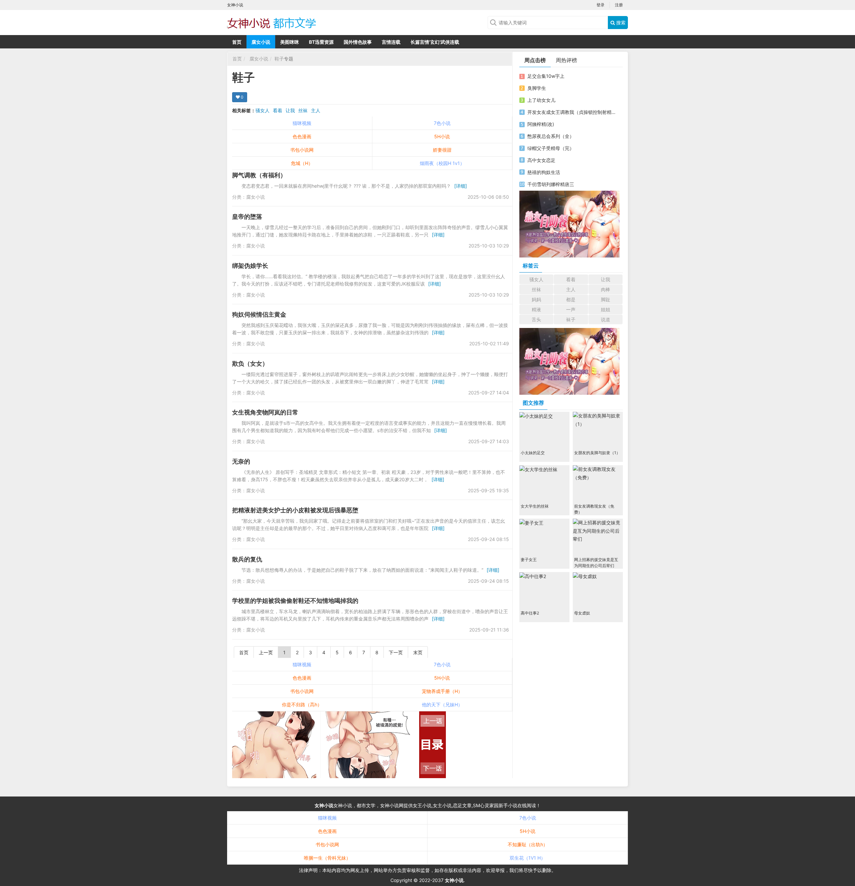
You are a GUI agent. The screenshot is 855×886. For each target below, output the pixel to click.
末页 (417, 652)
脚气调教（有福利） (259, 175)
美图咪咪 (289, 42)
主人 (315, 110)
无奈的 (241, 461)
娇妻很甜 (442, 150)
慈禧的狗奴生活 (543, 172)
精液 (536, 309)
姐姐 (605, 309)
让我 (290, 110)
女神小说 (324, 805)
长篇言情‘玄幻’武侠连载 (434, 42)
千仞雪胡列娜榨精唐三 (550, 184)
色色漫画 (302, 136)
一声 (570, 309)
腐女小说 (260, 42)
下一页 (396, 652)
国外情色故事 (358, 42)
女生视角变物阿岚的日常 (265, 412)
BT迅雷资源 (321, 42)
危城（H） (302, 163)
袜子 (570, 319)
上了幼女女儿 (541, 100)
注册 (619, 4)
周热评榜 (566, 60)
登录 (600, 4)
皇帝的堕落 (247, 216)
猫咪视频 (302, 123)
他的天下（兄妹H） (442, 704)
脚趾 (605, 299)
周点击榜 (535, 60)
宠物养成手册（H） (442, 691)
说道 (605, 319)
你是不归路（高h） (302, 704)
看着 (277, 110)
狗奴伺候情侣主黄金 (259, 314)
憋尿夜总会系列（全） (550, 136)
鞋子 (279, 58)
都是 (570, 299)
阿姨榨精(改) (540, 124)
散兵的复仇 (247, 559)
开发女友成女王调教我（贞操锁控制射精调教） (572, 112)
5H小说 (442, 136)
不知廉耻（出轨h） (528, 844)
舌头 (536, 319)
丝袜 (303, 110)
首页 (236, 42)
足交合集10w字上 (545, 76)
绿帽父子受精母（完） (550, 148)
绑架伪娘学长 (250, 265)
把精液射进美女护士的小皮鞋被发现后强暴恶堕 (295, 510)
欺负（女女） (250, 363)
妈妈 (536, 299)
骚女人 (262, 110)
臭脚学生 (536, 88)
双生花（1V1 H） (527, 858)
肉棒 (605, 289)
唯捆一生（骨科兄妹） (327, 858)
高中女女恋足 (541, 160)
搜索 (620, 22)
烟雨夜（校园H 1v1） (442, 163)
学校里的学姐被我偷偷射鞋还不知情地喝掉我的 (295, 600)
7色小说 (442, 123)
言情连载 (391, 42)
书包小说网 (302, 150)
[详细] (460, 186)
